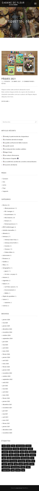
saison (22, 467)
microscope (21, 461)
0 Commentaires (28, 81)
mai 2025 (5, 323)
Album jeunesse (9, 208)
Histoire (5, 277)
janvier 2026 (6, 319)
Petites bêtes (9, 252)
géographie (32, 452)
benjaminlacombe (7, 449)
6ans (8, 446)
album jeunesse (20, 446)
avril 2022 (5, 392)
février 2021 (6, 423)
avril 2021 (5, 417)
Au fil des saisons (10, 287)
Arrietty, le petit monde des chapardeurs (16, 136)
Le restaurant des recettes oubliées (15, 149)
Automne (7, 302)
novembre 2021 (7, 408)
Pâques (26, 464)
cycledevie (5, 452)
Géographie (6, 268)
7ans (13, 446)
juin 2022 (5, 386)
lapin (4, 458)
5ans (4, 446)
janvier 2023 (6, 370)
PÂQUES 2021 (9, 79)
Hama (11, 455)
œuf (23, 470)
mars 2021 (6, 420)
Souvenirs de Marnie (10, 165)
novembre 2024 (7, 332)
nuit (33, 461)
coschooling (23, 449)
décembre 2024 (7, 329)
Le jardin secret (9, 146)
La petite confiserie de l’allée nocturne (16, 143)
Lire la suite (5, 101)
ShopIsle (13, 488)
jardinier (33, 455)
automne (28, 446)
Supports (5, 191)
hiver (22, 455)
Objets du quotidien (9, 296)
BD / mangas (8, 211)
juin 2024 (5, 341)
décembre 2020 (7, 430)
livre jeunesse (13, 461)
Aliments (5, 233)
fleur (22, 452)
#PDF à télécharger (8, 227)
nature (28, 461)
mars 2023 (6, 363)
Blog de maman (13, 4)
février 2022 (6, 398)
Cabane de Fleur (13, 3)
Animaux (5, 236)
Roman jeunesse (10, 224)
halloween (5, 455)
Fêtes (4, 83)
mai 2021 (5, 414)
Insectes (7, 246)
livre (32, 458)
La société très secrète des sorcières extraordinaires (20, 162)
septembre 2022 (7, 379)
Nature (5, 284)
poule (20, 464)
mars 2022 (6, 395)
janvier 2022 (6, 401)
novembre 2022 (7, 373)
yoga (13, 470)
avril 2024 (5, 348)
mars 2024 (6, 351)
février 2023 (6, 367)
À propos (5, 179)
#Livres (5, 205)
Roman (7, 221)
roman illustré (6, 467)
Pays (4, 188)
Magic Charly (8, 152)
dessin (11, 452)
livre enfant (5, 461)
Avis (4, 182)
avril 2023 (5, 360)
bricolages (16, 449)
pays (16, 464)
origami (10, 464)
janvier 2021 (6, 426)
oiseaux (4, 464)
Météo (6, 293)
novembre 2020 (7, 433)
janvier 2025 (6, 326)
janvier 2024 (6, 357)
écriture (18, 470)
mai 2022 (5, 389)
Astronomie (6, 255)
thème (28, 467)
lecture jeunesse (25, 458)
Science (5, 306)
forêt (27, 452)
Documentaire (9, 214)
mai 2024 (5, 345)
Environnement (9, 290)
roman (31, 464)
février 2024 (6, 354)
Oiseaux (7, 249)
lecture (9, 458)
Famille (5, 262)
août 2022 (5, 382)
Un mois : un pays (10, 274)
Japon (6, 271)
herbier (16, 455)
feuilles (16, 452)
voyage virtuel (6, 470)
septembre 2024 (7, 338)
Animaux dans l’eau (10, 240)
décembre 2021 (7, 404)
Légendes (6, 280)
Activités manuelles (8, 230)
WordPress (25, 488)
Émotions (5, 258)
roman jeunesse (15, 467)
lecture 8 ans (16, 458)
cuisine (30, 449)
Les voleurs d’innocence (11, 155)
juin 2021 (5, 411)
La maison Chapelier (10, 158)
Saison (5, 299)
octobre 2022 (6, 376)
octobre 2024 (6, 335)
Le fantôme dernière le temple (13, 140)
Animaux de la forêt (10, 243)
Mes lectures (8, 218)
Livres (4, 185)
